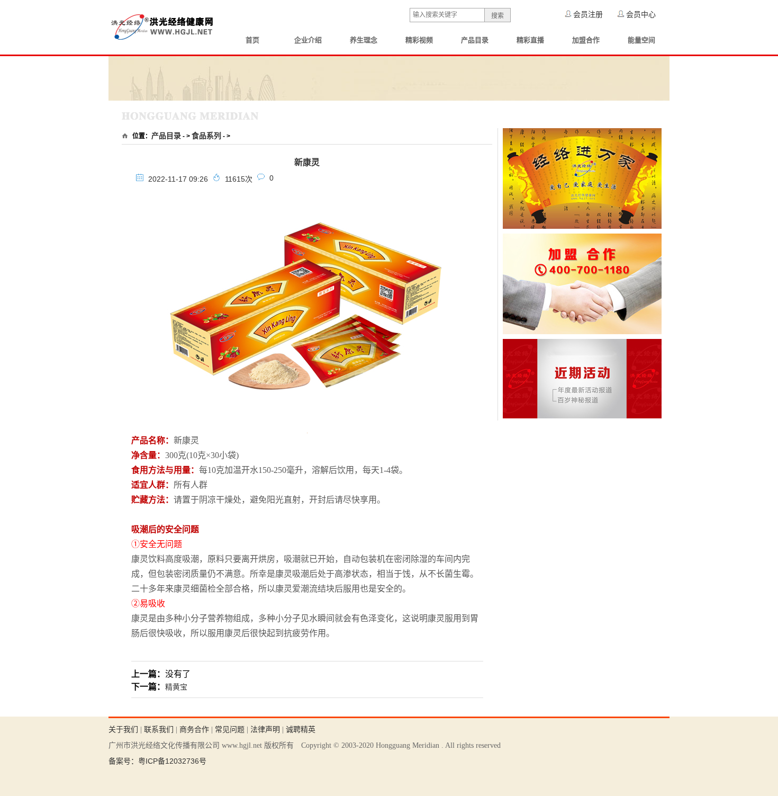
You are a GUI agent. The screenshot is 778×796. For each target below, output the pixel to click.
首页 (252, 40)
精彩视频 (419, 40)
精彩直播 (530, 40)
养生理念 (363, 40)
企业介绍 (308, 40)
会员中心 (641, 14)
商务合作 (194, 729)
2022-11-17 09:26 (178, 179)
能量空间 (641, 40)
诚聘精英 (300, 729)
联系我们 (159, 729)
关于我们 (123, 729)
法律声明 (265, 729)
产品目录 (474, 40)
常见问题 (230, 729)
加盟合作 (586, 40)
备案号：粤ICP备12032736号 (157, 761)
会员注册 (588, 14)
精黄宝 (176, 687)
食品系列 (206, 135)
